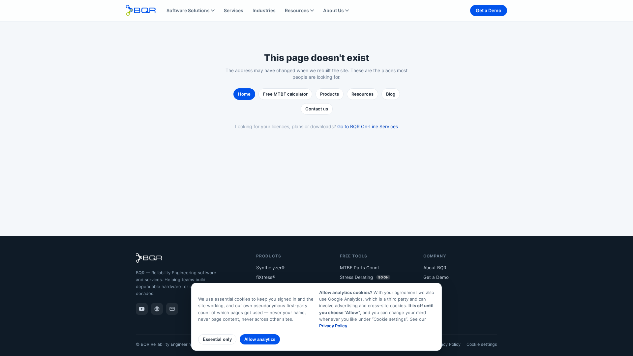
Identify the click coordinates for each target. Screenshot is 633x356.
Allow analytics (259, 339)
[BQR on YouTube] (142, 309)
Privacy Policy (447, 344)
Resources (297, 10)
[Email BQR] (172, 309)
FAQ (427, 296)
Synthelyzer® (270, 267)
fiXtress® (265, 277)
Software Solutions (188, 10)
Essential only (217, 339)
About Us (333, 10)
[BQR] (157, 309)
